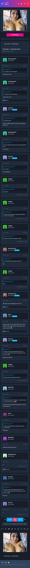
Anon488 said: (7, 212)
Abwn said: (6, 349)
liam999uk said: (7, 423)
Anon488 (10, 477)
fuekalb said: (7, 258)
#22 (26, 88)
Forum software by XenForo (13, 564)
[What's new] (24, 4)
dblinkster (11, 437)
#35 (26, 394)
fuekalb (10, 179)
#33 (26, 345)
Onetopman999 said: (8, 118)
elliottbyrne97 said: (8, 189)
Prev (10, 519)
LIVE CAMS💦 (15, 35)
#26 (26, 185)
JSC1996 (10, 502)
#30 (26, 277)
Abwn (9, 314)
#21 (26, 65)
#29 (26, 255)
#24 (26, 139)
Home (5, 562)
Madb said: (6, 397)
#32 (26, 321)
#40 (26, 509)
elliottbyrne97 (12, 248)
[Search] (28, 4)
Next (20, 519)
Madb (5, 51)
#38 (26, 461)
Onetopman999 (12, 59)
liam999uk (11, 387)
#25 (26, 163)
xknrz (9, 413)
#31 (26, 300)
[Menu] (2, 3)
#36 (26, 420)
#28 (26, 232)
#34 (26, 371)
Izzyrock (10, 108)
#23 (26, 114)
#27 (26, 208)
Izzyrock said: (7, 69)
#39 (26, 483)
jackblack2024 (12, 454)
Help (2, 562)
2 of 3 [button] (15, 519)
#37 (26, 444)
